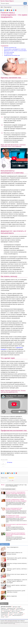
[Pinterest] (16, 9)
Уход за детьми (7, 7)
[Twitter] (3, 9)
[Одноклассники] (5, 9)
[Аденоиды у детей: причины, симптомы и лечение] (3, 570)
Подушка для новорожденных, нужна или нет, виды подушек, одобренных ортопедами (17, 581)
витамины (12, 609)
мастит (6, 615)
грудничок (16, 484)
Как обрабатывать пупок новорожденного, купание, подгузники (16, 516)
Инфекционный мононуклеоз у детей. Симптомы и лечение (16, 591)
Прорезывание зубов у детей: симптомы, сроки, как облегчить (17, 558)
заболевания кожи (11, 608)
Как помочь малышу (9, 52)
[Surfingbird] (13, 9)
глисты (2, 615)
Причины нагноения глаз (10, 47)
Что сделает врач (8, 53)
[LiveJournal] (9, 9)
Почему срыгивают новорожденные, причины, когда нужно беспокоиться (15, 492)
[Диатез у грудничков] (3, 597)
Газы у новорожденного (12, 547)
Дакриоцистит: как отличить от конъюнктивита (15, 50)
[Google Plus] (11, 9)
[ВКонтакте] (1, 9)
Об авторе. (9, 462)
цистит (7, 616)
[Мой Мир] (7, 9)
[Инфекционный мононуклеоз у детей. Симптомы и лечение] (3, 592)
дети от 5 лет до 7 (13, 612)
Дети (2, 7)
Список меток (4, 603)
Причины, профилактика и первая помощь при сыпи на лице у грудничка (16, 500)
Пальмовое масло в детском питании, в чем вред (16, 525)
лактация (2, 616)
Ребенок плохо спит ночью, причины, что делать (17, 575)
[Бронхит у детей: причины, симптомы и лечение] (3, 587)
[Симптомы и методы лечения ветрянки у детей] (3, 565)
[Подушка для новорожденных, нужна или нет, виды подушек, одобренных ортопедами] (3, 581)
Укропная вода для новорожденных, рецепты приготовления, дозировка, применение (15, 534)
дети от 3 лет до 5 (16, 611)
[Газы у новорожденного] (3, 548)
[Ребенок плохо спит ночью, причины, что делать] (3, 576)
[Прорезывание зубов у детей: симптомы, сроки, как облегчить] (3, 559)
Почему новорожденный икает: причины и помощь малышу (14, 509)
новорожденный (9, 484)
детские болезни (6, 606)
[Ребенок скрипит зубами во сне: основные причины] (3, 554)
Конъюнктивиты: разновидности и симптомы (15, 49)
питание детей (7, 611)
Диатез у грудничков (12, 596)
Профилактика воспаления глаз (12, 55)
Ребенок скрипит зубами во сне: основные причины (14, 553)
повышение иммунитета (17, 615)
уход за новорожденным (11, 485)
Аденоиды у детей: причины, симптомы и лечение (17, 569)
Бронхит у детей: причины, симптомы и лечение (16, 586)
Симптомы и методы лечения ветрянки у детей (17, 564)
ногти (10, 615)
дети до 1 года (23, 484)
